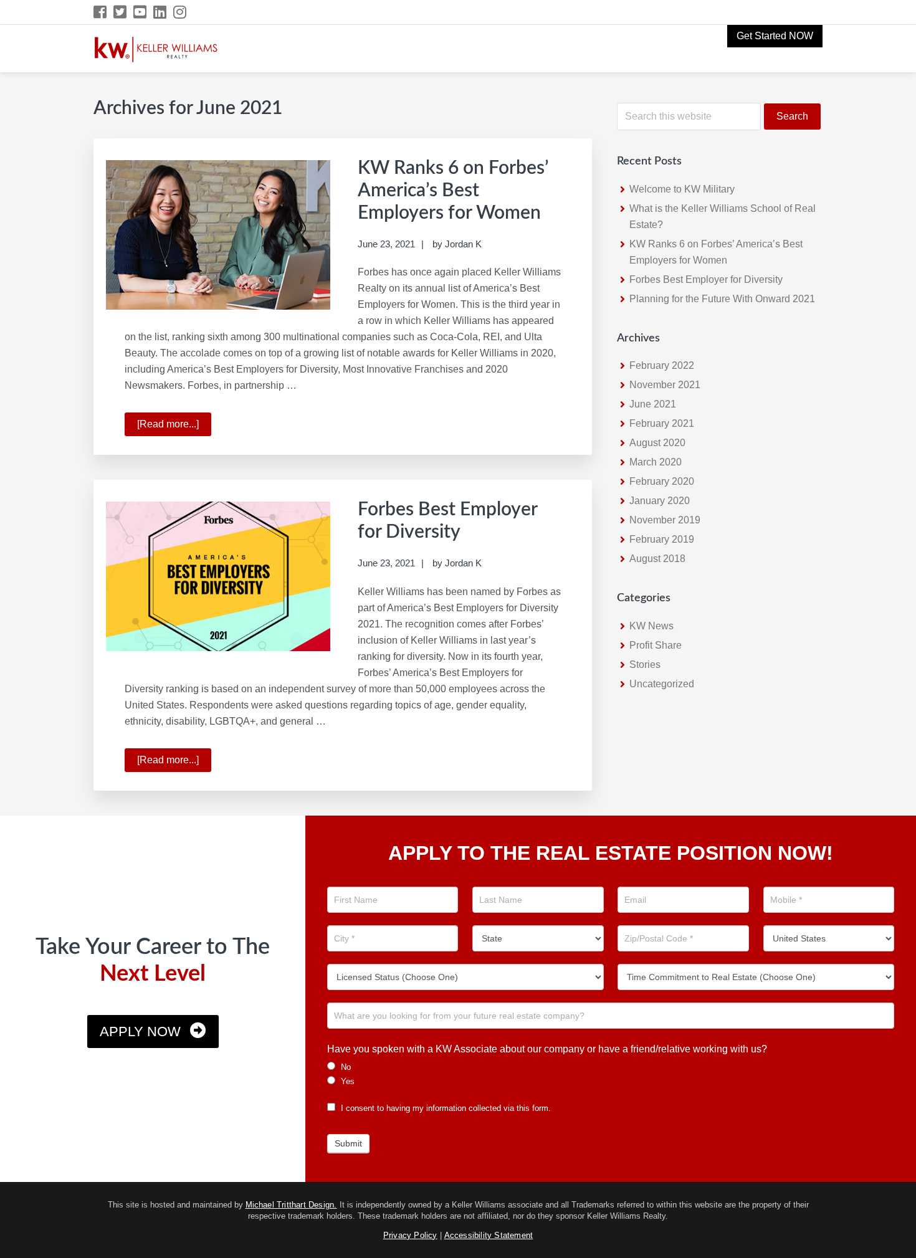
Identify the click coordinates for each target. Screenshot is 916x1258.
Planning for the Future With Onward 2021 (722, 298)
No (344, 1067)
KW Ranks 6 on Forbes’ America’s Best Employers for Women (453, 190)
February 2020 (661, 481)
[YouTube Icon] (140, 12)
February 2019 (661, 539)
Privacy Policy (410, 1235)
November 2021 (664, 384)
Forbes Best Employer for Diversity (706, 279)
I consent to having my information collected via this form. (444, 1108)
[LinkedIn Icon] (160, 12)
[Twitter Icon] (120, 12)
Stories (645, 664)
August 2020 (657, 442)
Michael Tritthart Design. (291, 1204)
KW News (651, 626)
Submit (348, 1143)
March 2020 (655, 462)
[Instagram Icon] (180, 12)
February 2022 (661, 365)
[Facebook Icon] (100, 12)
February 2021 (661, 423)
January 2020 (659, 500)
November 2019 (664, 520)
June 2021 (652, 404)
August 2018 (657, 558)
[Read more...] (174, 427)
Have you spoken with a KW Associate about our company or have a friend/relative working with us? (547, 1049)
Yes (346, 1081)
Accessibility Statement (488, 1235)
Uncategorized (661, 684)
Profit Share (655, 645)
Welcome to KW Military (682, 189)
